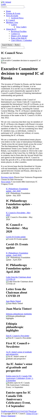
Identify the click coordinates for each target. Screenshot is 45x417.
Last (34, 411)
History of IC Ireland (19, 36)
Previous (7, 411)
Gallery (14, 25)
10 (14, 411)
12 (18, 411)
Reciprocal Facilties (18, 31)
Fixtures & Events (13, 13)
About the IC (11, 29)
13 (20, 411)
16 (26, 411)
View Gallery (21, 27)
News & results (12, 16)
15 (24, 411)
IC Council (10, 20)
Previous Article (7, 177)
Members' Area (12, 22)
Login (3, 4)
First (2, 411)
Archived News (17, 18)
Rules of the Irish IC (19, 38)
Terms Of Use (31, 414)
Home (8, 11)
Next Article (6, 182)
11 (16, 411)
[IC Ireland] (6, 2)
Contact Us (15, 34)
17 (28, 411)
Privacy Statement (8, 416)
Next (31, 411)
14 (22, 411)
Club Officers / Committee (21, 40)
